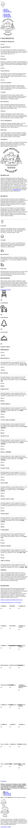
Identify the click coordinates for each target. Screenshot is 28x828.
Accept (2, 826)
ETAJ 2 (17, 602)
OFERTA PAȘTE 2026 (17, 599)
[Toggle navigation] (1, 1)
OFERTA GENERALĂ (6, 599)
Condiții (9, 826)
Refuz (5, 826)
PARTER (9, 602)
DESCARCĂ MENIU (6, 289)
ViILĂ (20, 602)
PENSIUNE (3, 602)
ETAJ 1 (13, 602)
